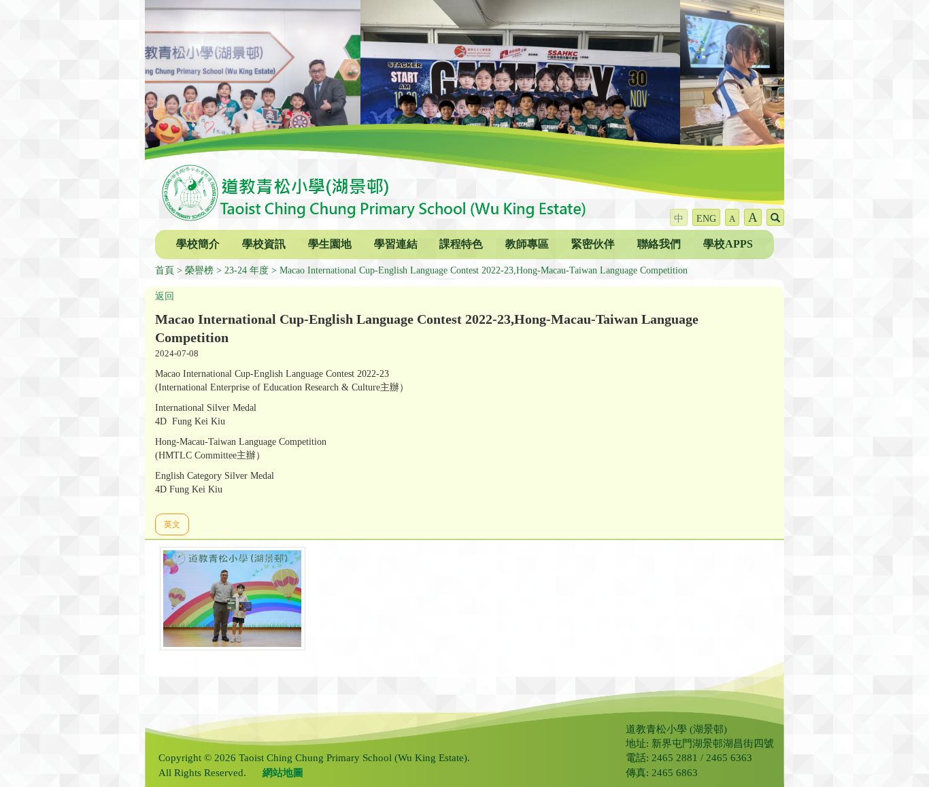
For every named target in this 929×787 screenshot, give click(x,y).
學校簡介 (198, 244)
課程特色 (461, 244)
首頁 (164, 270)
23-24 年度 (246, 270)
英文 (172, 524)
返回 (164, 296)
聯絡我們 (659, 244)
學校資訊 (264, 244)
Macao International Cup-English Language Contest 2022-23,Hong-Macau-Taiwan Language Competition (484, 270)
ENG (706, 219)
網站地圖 (283, 772)
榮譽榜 (199, 270)
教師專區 (527, 244)
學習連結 (396, 244)
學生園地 (330, 244)
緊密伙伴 (593, 244)
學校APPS (728, 244)
